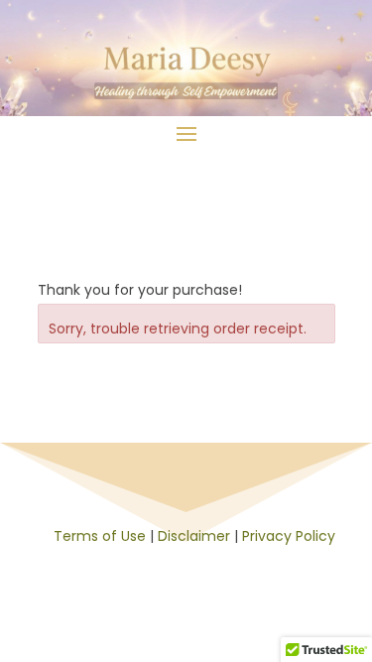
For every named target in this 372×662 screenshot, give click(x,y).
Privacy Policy (288, 536)
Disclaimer (194, 536)
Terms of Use (100, 536)
